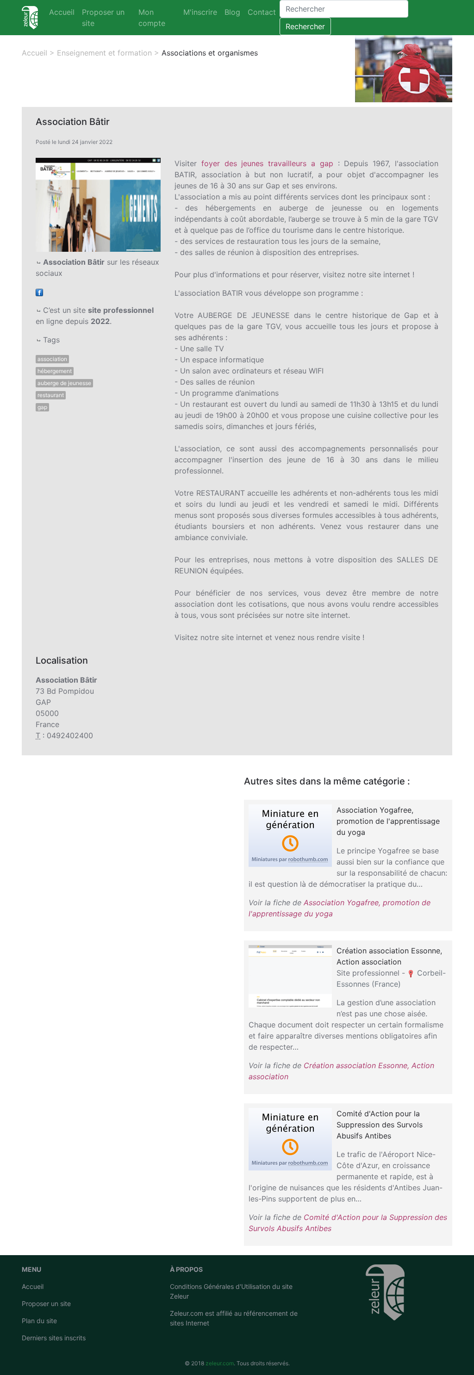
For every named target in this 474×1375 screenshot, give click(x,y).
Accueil (62, 12)
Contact (262, 12)
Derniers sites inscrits (54, 1338)
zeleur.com (220, 1363)
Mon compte (151, 17)
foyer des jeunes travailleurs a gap (267, 163)
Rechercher (305, 26)
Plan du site (39, 1321)
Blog (232, 12)
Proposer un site (103, 17)
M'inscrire (200, 12)
